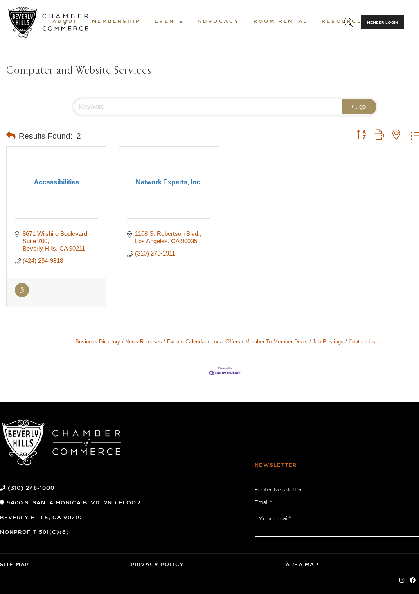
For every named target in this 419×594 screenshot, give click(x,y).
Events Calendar (186, 341)
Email (264, 502)
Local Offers (225, 341)
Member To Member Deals (276, 341)
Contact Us (362, 341)
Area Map (302, 565)
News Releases (143, 341)
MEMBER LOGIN (382, 22)
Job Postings (328, 341)
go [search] (362, 106)
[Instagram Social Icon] (401, 580)
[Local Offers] (22, 294)
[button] (11, 136)
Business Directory (97, 341)
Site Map (14, 565)
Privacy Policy (157, 565)
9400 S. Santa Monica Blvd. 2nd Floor (73, 503)
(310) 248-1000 (31, 488)
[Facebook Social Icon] (413, 580)
